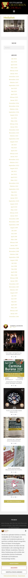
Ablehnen (14, 568)
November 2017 (14, 287)
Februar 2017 (14, 310)
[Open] (14, 340)
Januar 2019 (14, 245)
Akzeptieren (14, 563)
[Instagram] (22, 349)
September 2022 (14, 165)
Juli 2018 (14, 263)
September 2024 (14, 112)
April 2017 (14, 304)
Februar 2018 (14, 278)
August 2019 (14, 227)
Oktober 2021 (14, 186)
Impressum (21, 576)
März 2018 (14, 275)
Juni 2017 (14, 299)
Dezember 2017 (14, 284)
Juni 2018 (14, 266)
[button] (25, 531)
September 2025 (14, 85)
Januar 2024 (14, 127)
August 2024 (14, 115)
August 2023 (14, 142)
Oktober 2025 (14, 82)
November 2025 (14, 79)
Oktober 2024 (14, 109)
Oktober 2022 (14, 162)
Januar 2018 (14, 281)
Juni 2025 (14, 88)
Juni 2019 (14, 233)
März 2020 (14, 210)
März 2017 (14, 307)
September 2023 (14, 139)
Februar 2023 (14, 153)
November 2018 (14, 251)
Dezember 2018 (14, 248)
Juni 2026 (14, 62)
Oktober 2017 (14, 290)
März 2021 (14, 195)
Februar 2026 (14, 70)
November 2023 (14, 133)
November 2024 (14, 106)
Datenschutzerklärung (10, 576)
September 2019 (14, 224)
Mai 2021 (14, 192)
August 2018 (14, 260)
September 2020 (14, 201)
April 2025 (14, 94)
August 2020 (14, 204)
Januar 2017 (14, 313)
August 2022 (14, 168)
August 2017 (14, 293)
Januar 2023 (14, 156)
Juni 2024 (14, 118)
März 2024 (14, 121)
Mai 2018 (14, 269)
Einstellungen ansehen (14, 572)
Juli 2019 (14, 230)
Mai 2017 (14, 302)
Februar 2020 (14, 213)
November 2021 (14, 183)
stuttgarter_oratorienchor (13, 331)
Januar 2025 (14, 100)
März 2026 (14, 67)
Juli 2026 (14, 59)
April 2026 (14, 64)
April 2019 (14, 236)
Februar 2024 (14, 124)
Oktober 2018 (14, 254)
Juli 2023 (14, 144)
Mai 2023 (14, 147)
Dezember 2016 (14, 316)
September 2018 (14, 257)
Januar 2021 (14, 198)
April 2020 (14, 207)
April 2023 (14, 150)
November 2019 (14, 222)
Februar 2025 (14, 97)
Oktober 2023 (14, 136)
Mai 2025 (14, 91)
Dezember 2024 (14, 103)
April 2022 (14, 177)
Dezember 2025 (14, 76)
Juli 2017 (14, 296)
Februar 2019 (14, 242)
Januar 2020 (14, 216)
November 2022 (14, 159)
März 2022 (14, 180)
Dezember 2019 (14, 219)
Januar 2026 (14, 73)
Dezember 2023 (14, 130)
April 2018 (14, 272)
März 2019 (14, 239)
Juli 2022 (14, 171)
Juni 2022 (14, 174)
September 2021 (14, 189)
